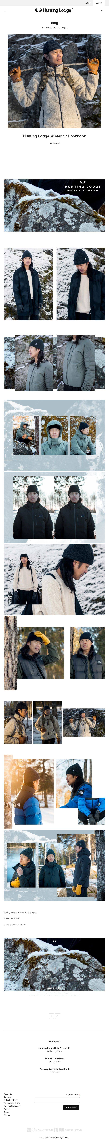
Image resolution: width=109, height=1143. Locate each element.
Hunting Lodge (61, 1137)
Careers (7, 1097)
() (99, 2)
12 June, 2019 (55, 1072)
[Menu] (5, 10)
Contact (7, 1109)
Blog (50, 27)
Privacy (7, 1115)
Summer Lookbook (54, 1058)
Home (44, 27)
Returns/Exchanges (12, 1106)
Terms (6, 1112)
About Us (8, 1094)
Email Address (73, 1094)
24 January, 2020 (54, 1051)
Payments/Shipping (12, 1103)
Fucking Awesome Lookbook (54, 1069)
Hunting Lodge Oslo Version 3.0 (55, 1047)
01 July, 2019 (54, 1061)
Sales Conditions (11, 1100)
